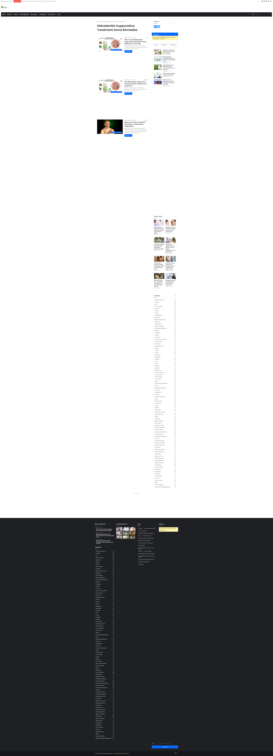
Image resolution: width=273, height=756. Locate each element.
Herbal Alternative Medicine (161, 383)
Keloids (156, 398)
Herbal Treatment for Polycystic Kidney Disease (146, 548)
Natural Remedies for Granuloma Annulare (146, 553)
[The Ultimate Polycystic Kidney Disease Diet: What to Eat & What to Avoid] (159, 259)
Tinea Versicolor (158, 475)
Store (58, 14)
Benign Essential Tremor (160, 319)
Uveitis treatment (159, 480)
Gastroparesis (158, 370)
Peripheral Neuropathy (160, 427)
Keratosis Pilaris (158, 401)
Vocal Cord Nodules (159, 484)
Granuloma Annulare (159, 372)
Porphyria (157, 438)
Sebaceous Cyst (158, 456)
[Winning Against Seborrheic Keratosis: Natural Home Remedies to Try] (158, 58)
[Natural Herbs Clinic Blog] (4, 6)
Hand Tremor (158, 379)
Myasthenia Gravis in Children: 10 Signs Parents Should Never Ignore (171, 229)
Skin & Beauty (51, 14)
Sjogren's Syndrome (159, 462)
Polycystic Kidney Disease (161, 431)
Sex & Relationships (159, 460)
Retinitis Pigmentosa (159, 451)
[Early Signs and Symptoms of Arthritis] (119, 529)
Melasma (157, 407)
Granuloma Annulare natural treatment (145, 538)
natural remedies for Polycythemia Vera (146, 559)
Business (9, 14)
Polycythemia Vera (159, 434)
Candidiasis (157, 332)
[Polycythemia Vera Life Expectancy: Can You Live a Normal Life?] (171, 276)
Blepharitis (157, 321)
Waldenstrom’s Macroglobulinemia (162, 487)
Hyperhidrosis (158, 392)
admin (127, 37)
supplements (140, 564)
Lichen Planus (158, 403)
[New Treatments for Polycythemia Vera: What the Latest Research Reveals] (159, 276)
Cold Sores (157, 337)
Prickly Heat (157, 447)
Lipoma (156, 405)
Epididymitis (157, 357)
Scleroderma (158, 453)
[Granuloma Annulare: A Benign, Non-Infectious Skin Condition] (158, 52)
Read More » (128, 51)
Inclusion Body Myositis (160, 396)
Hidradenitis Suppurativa (160, 387)
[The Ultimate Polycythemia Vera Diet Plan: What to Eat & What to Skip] (126, 537)
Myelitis (156, 416)
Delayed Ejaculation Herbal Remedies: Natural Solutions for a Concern (169, 67)
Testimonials (158, 473)
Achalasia (157, 302)
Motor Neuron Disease (160, 412)
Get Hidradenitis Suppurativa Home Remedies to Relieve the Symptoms (135, 84)
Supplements (42, 14)
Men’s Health (34, 14)
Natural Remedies (24, 14)
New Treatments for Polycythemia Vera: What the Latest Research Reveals (158, 283)
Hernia (156, 385)
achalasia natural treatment (149, 528)
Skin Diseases (158, 469)
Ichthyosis (157, 394)
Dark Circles (157, 343)
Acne (156, 304)
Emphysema (157, 354)
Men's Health (158, 409)
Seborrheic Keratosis (159, 458)
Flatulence (157, 365)
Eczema (156, 352)
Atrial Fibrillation (158, 315)
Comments (173, 44)
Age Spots (157, 308)
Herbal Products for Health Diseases (145, 542)
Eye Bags (157, 359)
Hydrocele (157, 390)
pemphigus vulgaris (159, 425)
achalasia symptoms (142, 530)
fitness (139, 535)
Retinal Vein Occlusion (160, 449)
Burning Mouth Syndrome (161, 328)
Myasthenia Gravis (159, 414)
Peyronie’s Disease (159, 429)
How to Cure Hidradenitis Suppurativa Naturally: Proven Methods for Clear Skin (135, 42)
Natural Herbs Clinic (124, 753)
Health (156, 381)
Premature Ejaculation (160, 442)
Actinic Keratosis (158, 306)
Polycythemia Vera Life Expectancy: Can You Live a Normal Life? (170, 283)
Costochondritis (158, 341)
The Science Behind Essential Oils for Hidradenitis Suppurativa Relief (159, 247)
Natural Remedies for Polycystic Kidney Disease (146, 556)
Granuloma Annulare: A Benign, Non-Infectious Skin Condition (169, 51)
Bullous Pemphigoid (159, 326)
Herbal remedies (141, 545)
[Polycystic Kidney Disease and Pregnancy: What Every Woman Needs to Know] (171, 259)
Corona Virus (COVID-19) (160, 339)
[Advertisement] (182, 7)
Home (3, 14)
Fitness (15, 14)
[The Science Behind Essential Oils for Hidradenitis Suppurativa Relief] (159, 240)
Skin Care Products (159, 467)
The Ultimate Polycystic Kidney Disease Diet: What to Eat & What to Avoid (159, 266)
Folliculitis (157, 368)
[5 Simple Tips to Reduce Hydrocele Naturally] (158, 75)
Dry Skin (157, 350)
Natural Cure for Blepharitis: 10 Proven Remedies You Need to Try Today (168, 82)
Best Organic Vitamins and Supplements (146, 533)
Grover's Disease (159, 376)
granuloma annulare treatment (144, 540)
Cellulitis (157, 335)
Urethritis (157, 478)
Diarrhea (157, 348)
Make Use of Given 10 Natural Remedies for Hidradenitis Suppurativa (134, 124)
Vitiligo (156, 482)
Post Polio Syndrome (159, 440)
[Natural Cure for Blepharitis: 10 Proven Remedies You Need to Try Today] (158, 81)
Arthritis (156, 313)
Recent (164, 44)
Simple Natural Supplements (144, 561)
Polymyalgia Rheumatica (160, 436)
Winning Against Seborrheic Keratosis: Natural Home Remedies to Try (169, 59)
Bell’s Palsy (157, 317)
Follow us (161, 524)
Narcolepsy (157, 418)
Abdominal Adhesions (160, 299)
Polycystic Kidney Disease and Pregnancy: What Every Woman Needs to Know (170, 266)
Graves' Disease (158, 374)
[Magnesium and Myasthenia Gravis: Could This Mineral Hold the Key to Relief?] (159, 223)
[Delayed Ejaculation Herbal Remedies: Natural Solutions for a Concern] (158, 67)
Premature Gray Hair (159, 445)
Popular (156, 44)
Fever (156, 361)
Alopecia (157, 310)
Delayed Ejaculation (159, 346)
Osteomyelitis (158, 423)
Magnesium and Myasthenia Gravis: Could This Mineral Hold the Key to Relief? (159, 230)
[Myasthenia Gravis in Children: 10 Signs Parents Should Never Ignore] (171, 223)
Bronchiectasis (158, 324)
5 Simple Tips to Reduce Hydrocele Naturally (169, 74)
